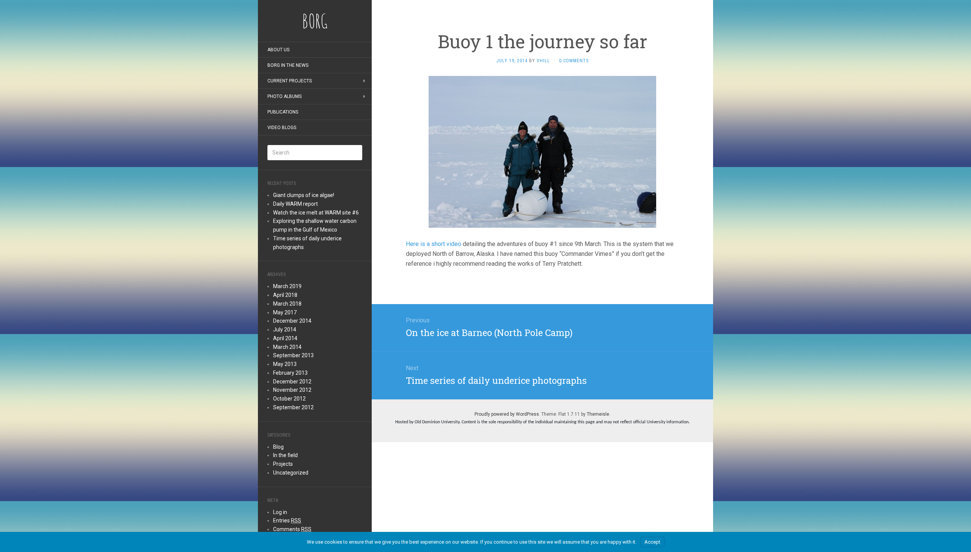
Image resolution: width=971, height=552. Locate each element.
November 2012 (292, 390)
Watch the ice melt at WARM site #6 (316, 213)
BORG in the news (287, 65)
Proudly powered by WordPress (507, 414)
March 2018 (287, 304)
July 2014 (284, 329)
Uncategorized (290, 473)
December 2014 (292, 321)
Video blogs (281, 127)
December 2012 (292, 382)
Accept (652, 542)
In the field (285, 455)
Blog (278, 447)
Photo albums (284, 96)
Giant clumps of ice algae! (303, 195)
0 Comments (574, 60)
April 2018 (285, 295)
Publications (282, 112)
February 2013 (290, 373)
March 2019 (287, 286)
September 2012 (293, 407)
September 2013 (293, 355)
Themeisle (598, 414)
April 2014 (285, 338)
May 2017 (285, 312)
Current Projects (289, 81)
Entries (287, 520)
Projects (283, 464)
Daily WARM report (295, 204)
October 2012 (289, 399)
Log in (280, 512)
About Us (278, 49)
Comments (292, 529)
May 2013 (285, 364)
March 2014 (287, 347)
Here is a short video (434, 244)
